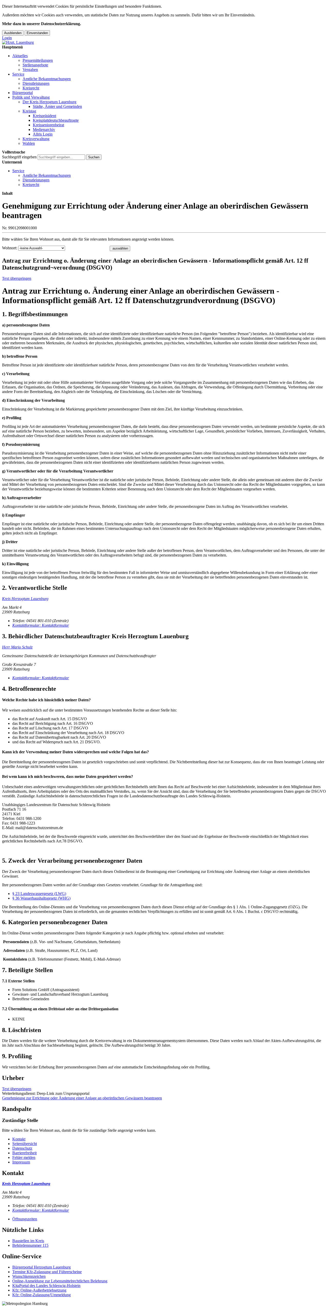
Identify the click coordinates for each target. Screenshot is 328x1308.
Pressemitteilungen (38, 60)
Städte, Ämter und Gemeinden (57, 106)
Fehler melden (23, 1157)
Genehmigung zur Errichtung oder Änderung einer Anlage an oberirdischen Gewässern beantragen (82, 1098)
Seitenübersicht (24, 1143)
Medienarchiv (44, 129)
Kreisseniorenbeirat (48, 125)
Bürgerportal (22, 92)
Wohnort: (9, 248)
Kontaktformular (40, 625)
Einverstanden (37, 33)
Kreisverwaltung (36, 139)
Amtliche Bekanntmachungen (47, 79)
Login (7, 38)
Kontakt (18, 1139)
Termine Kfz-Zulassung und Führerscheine (47, 1272)
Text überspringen (16, 278)
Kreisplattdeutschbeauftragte (56, 120)
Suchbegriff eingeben (19, 157)
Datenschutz (22, 1148)
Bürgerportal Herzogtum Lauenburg (41, 1267)
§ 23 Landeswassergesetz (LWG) (39, 893)
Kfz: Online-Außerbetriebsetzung (39, 1290)
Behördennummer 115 (30, 1245)
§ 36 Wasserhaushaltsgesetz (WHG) (41, 898)
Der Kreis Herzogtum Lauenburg (49, 102)
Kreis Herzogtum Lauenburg (25, 598)
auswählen (120, 248)
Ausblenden (13, 33)
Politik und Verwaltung (31, 97)
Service (18, 74)
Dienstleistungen (36, 83)
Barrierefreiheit (24, 1153)
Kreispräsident (44, 116)
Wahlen (29, 143)
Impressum (21, 1162)
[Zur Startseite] (18, 42)
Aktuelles (20, 56)
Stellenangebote (35, 65)
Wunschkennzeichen (29, 1276)
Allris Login (43, 134)
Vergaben (30, 69)
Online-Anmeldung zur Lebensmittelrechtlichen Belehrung (59, 1281)
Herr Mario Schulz (17, 647)
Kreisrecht (31, 88)
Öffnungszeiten (24, 1219)
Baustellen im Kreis (28, 1241)
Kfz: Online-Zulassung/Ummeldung (41, 1295)
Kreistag (29, 111)
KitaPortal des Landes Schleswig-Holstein (46, 1285)
